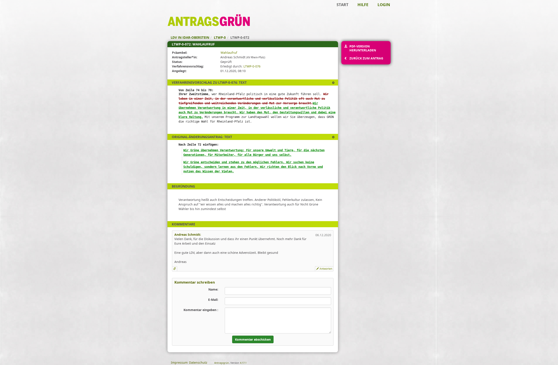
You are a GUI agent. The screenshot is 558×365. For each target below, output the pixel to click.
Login (384, 4)
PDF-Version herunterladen (362, 48)
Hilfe (362, 4)
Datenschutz (198, 362)
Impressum (179, 362)
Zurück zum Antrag (366, 58)
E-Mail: (213, 300)
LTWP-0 (220, 37)
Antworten (325, 269)
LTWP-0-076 (251, 66)
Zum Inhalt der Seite (17, 10)
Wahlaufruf (229, 52)
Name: (213, 289)
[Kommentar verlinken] (174, 268)
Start (342, 4)
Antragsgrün (221, 362)
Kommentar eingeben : (201, 310)
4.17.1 (243, 362)
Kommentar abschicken (253, 339)
